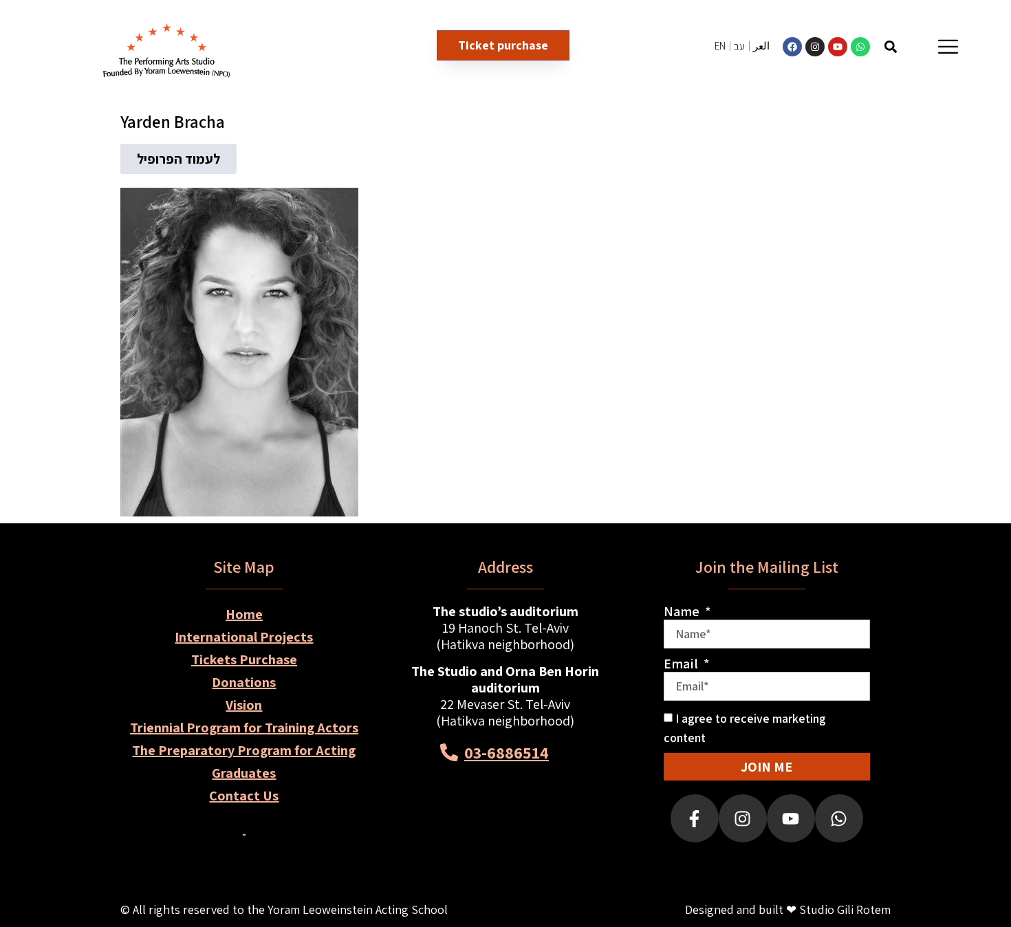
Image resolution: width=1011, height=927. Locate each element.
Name (683, 611)
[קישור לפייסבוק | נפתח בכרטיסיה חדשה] (792, 46)
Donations (244, 682)
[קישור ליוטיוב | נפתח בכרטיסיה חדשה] (837, 46)
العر (761, 45)
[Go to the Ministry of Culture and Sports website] (456, 824)
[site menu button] (948, 46)
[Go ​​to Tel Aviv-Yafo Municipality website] (555, 824)
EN (720, 45)
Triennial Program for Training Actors (244, 728)
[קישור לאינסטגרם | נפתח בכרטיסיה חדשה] (815, 46)
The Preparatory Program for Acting (244, 750)
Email (682, 663)
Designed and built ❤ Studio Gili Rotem (788, 909)
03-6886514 (506, 752)
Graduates (244, 773)
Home (244, 614)
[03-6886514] (449, 752)
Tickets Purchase (244, 659)
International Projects (244, 637)
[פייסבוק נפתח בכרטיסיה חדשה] (695, 818)
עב (739, 45)
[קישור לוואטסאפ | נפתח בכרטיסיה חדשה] (860, 46)
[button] (891, 46)
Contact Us (244, 796)
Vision (244, 705)
